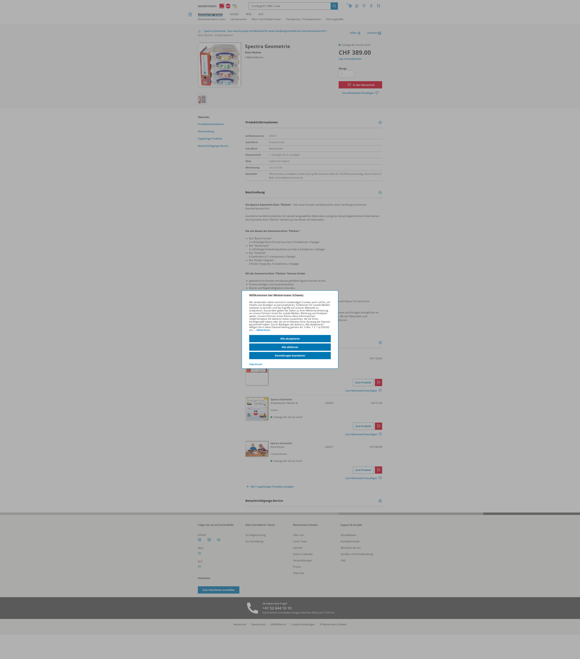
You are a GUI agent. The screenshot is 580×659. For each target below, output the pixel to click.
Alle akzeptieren (290, 338)
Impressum (255, 364)
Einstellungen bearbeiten (290, 355)
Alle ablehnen (290, 347)
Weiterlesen (263, 330)
